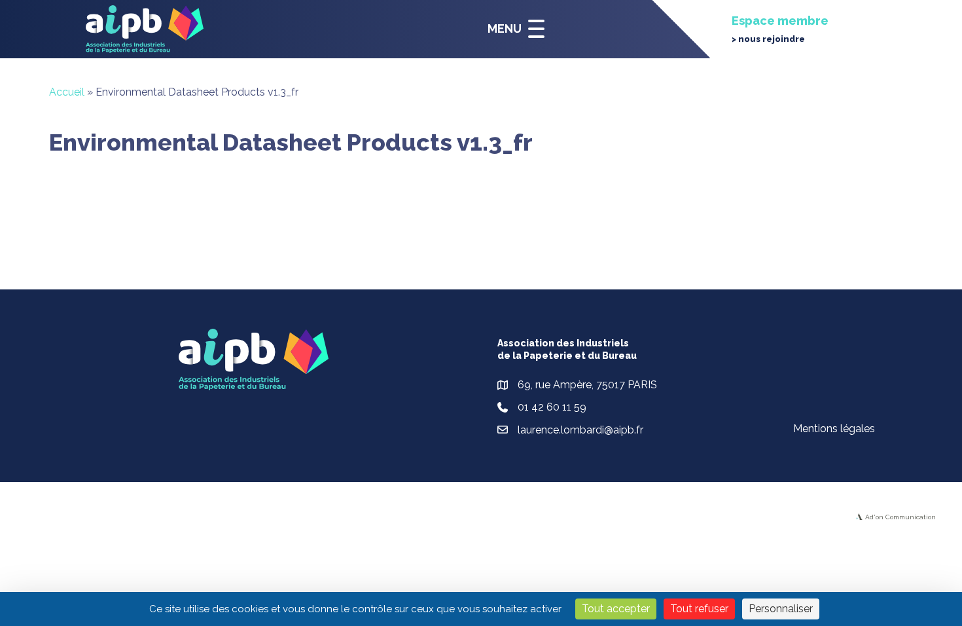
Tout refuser (699, 608)
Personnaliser (781, 608)
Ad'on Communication (900, 517)
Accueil (66, 92)
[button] (512, 29)
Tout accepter (616, 608)
